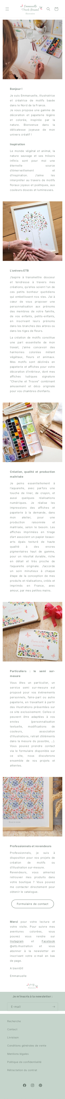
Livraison (13, 1037)
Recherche (14, 1021)
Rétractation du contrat (22, 1070)
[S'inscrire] (54, 1006)
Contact (12, 1029)
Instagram (16, 941)
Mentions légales (18, 1053)
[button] (7, 9)
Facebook (48, 941)
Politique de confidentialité (24, 1061)
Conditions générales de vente (26, 1045)
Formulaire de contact (32, 903)
